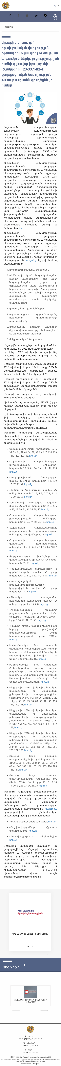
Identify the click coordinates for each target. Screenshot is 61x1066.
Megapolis (36, 1064)
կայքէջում (51, 808)
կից (21, 228)
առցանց (31, 260)
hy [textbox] (54, 5)
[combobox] (56, 6)
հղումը (33, 455)
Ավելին (30, 946)
